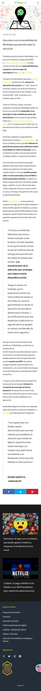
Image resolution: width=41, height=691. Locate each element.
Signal (20, 72)
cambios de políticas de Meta (15, 62)
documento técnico (28, 140)
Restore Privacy (14, 201)
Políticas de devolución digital (15, 625)
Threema (28, 72)
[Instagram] (15, 656)
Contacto (6, 616)
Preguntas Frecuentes (11, 612)
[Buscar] (38, 3)
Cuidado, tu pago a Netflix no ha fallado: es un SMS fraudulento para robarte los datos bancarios (19, 587)
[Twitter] (9, 656)
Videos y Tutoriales (10, 634)
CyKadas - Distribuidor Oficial (14, 629)
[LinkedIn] (20, 656)
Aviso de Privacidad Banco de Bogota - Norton (18, 640)
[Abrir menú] (3, 3)
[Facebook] (4, 656)
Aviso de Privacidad (10, 621)
